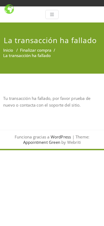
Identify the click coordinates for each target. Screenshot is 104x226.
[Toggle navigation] (52, 14)
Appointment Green (41, 142)
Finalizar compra (35, 50)
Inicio (8, 50)
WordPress (61, 137)
